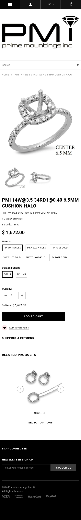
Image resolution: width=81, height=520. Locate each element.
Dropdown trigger (30, 4)
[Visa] (6, 496)
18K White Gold (12, 257)
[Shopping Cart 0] (71, 4)
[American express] (19, 496)
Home (5, 74)
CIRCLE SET (40, 413)
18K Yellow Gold (35, 257)
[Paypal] (51, 496)
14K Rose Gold (59, 248)
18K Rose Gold (59, 257)
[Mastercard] (35, 496)
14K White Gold (12, 248)
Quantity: (7, 288)
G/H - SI (7, 274)
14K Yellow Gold (36, 248)
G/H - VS (21, 274)
